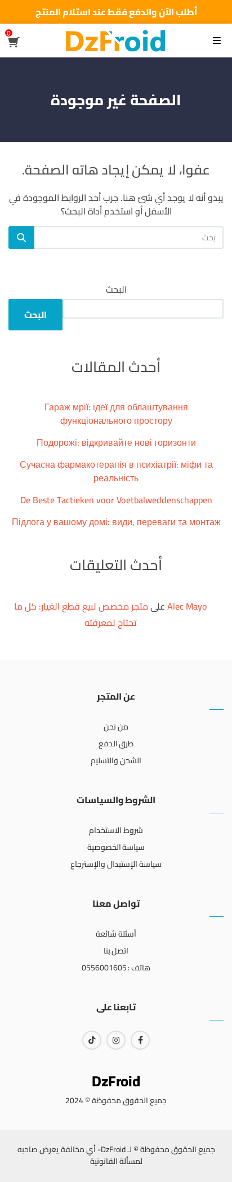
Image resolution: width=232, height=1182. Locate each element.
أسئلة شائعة (116, 933)
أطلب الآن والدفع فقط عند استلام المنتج (116, 11)
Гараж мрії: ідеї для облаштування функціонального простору (116, 414)
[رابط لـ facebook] (140, 1040)
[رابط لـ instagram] (116, 1040)
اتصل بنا (116, 950)
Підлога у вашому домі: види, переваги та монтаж (116, 521)
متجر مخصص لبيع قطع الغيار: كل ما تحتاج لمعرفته (81, 614)
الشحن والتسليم (116, 760)
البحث (116, 289)
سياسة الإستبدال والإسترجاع (116, 864)
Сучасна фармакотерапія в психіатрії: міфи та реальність (116, 471)
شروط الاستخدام (116, 830)
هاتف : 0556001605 (116, 967)
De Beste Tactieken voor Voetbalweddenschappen (116, 499)
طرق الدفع (116, 743)
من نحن (116, 726)
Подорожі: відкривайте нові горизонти (116, 442)
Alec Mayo (187, 606)
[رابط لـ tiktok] (91, 1040)
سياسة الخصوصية (116, 847)
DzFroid (116, 1081)
